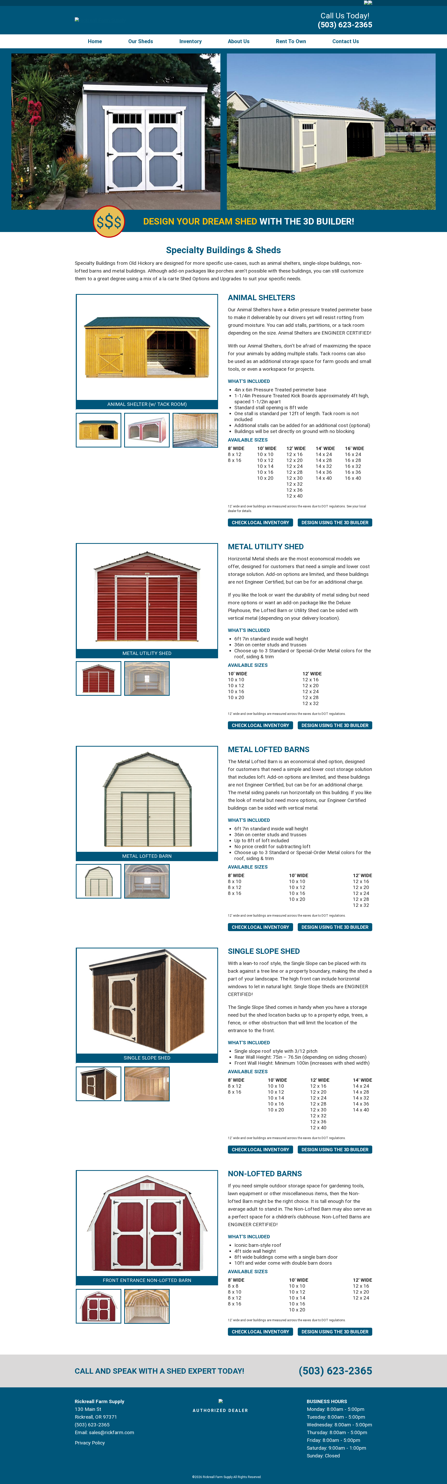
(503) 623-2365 (345, 24)
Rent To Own (291, 41)
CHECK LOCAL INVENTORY (260, 522)
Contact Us (345, 41)
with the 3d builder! (248, 221)
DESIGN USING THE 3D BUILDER (335, 522)
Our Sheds (140, 41)
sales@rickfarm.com (111, 1432)
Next (226, 371)
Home (95, 41)
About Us (239, 41)
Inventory (191, 41)
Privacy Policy (90, 1443)
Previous (68, 371)
